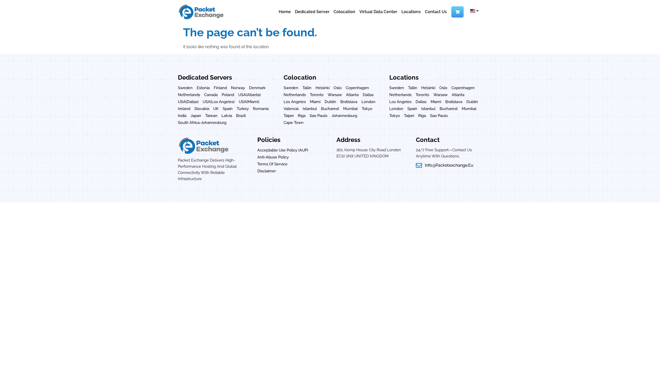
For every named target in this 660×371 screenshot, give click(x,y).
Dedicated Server (312, 11)
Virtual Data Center (378, 11)
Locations (411, 11)
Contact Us (436, 11)
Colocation (344, 11)
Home (285, 11)
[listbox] (474, 11)
